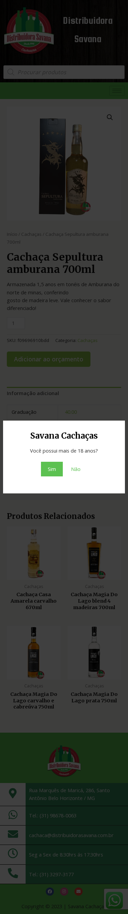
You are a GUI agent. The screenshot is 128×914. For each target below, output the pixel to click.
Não (76, 469)
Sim (52, 469)
